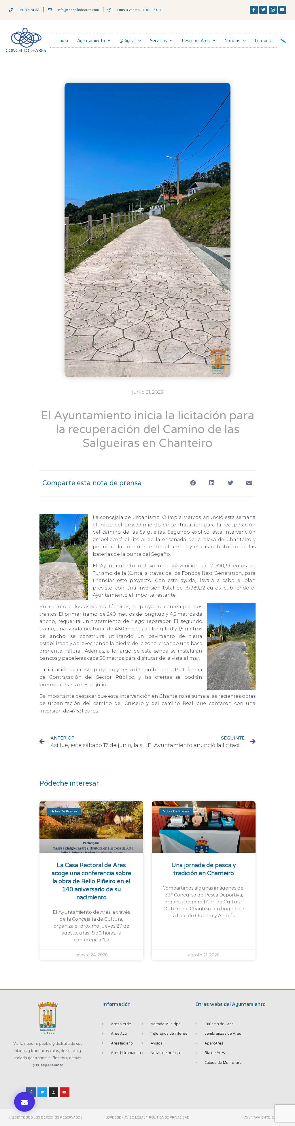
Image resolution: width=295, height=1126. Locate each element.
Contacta (264, 40)
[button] (24, 1102)
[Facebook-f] (254, 10)
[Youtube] (282, 10)
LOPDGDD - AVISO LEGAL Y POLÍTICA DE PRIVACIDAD (147, 1117)
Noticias (232, 40)
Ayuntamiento (91, 40)
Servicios (158, 40)
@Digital (127, 40)
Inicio (63, 40)
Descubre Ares (196, 40)
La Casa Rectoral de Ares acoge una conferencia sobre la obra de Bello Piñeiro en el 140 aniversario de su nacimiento (91, 881)
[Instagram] (273, 10)
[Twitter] (263, 10)
